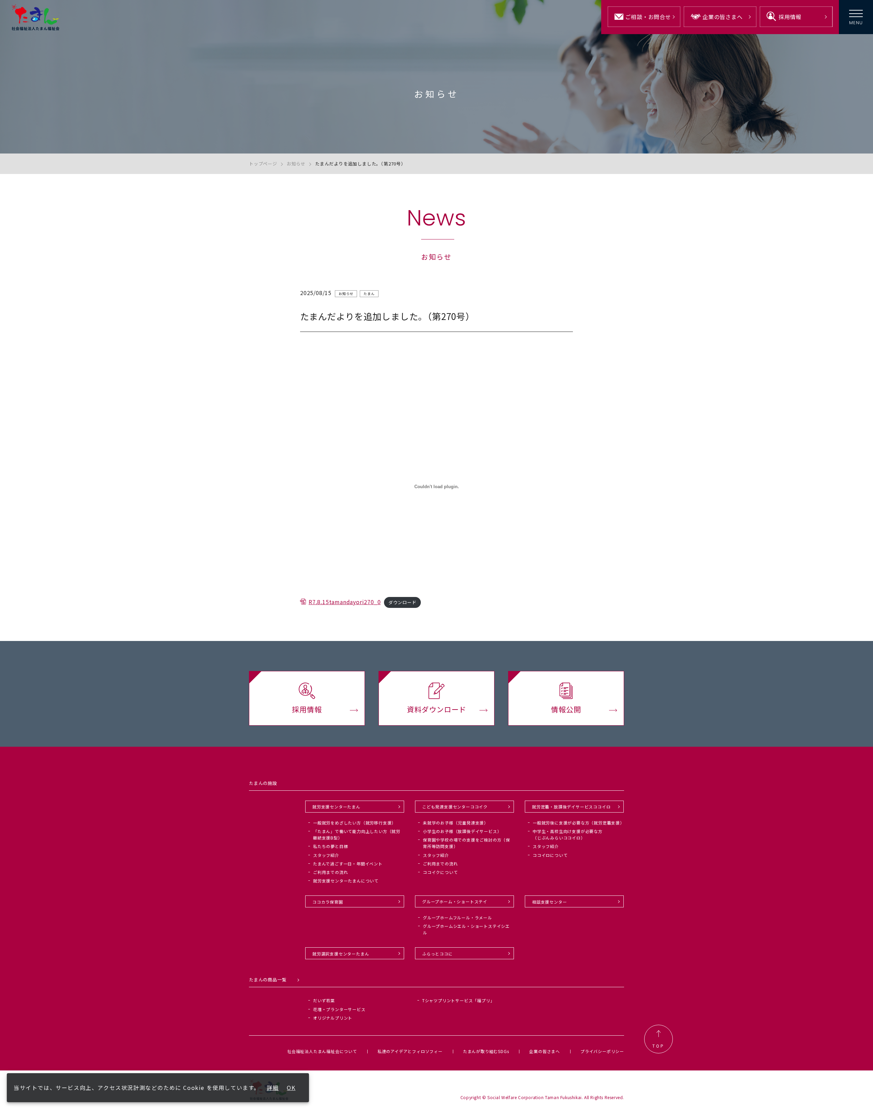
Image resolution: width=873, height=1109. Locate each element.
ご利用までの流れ (330, 872)
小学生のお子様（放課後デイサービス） (462, 831)
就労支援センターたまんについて (346, 881)
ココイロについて (550, 855)
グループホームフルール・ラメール (457, 917)
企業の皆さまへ (544, 1051)
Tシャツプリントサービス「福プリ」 (458, 1000)
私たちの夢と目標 (330, 846)
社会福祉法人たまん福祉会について (322, 1051)
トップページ (263, 163)
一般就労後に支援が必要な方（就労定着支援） (578, 823)
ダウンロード (402, 602)
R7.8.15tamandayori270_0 (345, 602)
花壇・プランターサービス (339, 1009)
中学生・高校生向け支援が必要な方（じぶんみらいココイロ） (568, 834)
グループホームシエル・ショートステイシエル (466, 929)
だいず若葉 (324, 1000)
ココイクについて (440, 872)
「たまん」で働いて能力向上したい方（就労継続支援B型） (356, 834)
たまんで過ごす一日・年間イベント (348, 863)
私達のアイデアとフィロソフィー (410, 1051)
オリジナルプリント (332, 1018)
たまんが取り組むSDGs (486, 1051)
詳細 (273, 1087)
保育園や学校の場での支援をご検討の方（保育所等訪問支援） (466, 843)
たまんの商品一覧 (267, 979)
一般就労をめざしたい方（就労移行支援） (354, 823)
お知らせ (296, 163)
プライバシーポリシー (602, 1051)
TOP (658, 1046)
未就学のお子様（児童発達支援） (455, 823)
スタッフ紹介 (326, 855)
